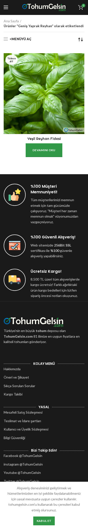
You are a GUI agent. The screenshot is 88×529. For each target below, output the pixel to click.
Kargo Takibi (13, 394)
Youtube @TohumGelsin (22, 472)
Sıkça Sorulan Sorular (19, 386)
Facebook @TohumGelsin (23, 456)
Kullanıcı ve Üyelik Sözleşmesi (26, 429)
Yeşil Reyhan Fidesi (44, 138)
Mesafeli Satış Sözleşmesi (23, 412)
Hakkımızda (12, 369)
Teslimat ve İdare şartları (22, 421)
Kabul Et (44, 521)
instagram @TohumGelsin (23, 464)
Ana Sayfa (11, 21)
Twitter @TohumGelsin (21, 481)
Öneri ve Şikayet (16, 377)
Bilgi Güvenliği (14, 438)
